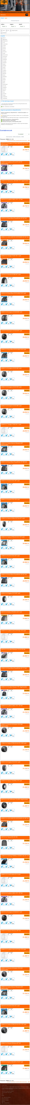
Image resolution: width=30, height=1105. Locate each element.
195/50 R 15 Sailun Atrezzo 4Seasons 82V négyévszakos (12, 987)
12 (23, 140)
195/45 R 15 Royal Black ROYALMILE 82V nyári (13, 293)
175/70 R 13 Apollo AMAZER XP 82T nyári (12, 1062)
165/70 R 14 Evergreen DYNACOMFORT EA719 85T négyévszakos (15, 144)
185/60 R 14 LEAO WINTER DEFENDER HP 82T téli (15, 237)
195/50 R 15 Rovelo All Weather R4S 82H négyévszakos (12, 969)
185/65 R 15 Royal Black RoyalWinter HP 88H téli (14, 462)
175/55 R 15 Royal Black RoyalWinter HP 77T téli (14, 668)
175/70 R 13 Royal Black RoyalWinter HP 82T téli (14, 218)
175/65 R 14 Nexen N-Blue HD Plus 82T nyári (13, 518)
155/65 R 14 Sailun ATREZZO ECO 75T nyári (13, 537)
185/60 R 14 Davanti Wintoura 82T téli (11, 1043)
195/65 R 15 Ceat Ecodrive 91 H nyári (11, 874)
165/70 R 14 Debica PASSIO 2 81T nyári (11, 612)
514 (29, 140)
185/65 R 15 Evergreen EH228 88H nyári (11, 312)
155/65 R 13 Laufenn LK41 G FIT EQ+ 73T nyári (13, 949)
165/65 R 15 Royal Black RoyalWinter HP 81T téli (14, 574)
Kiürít (6, 18)
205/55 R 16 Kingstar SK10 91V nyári (10, 762)
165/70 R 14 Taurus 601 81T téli (9, 837)
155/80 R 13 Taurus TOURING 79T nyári (11, 780)
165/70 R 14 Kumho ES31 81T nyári (10, 1005)
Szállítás (3, 1095)
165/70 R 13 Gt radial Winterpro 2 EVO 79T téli (13, 649)
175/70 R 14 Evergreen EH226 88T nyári (11, 330)
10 (20, 140)
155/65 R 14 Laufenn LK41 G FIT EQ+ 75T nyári (13, 630)
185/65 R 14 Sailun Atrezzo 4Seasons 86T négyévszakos (12, 444)
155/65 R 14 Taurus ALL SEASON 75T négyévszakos (15, 180)
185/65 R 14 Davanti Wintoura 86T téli (11, 930)
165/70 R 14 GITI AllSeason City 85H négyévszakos (14, 799)
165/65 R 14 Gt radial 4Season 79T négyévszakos (14, 687)
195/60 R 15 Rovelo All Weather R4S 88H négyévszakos (12, 725)
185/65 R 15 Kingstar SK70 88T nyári (10, 593)
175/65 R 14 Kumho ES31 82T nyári (10, 555)
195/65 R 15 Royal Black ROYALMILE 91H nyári (13, 349)
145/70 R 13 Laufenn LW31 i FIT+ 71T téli (11, 199)
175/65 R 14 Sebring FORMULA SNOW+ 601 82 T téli (15, 855)
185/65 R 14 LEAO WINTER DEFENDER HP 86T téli (15, 818)
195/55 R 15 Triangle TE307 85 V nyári (11, 255)
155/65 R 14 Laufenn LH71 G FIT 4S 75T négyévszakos (11, 162)
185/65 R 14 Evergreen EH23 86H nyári (11, 368)
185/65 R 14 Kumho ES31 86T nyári (10, 480)
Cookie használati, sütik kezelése (7, 1092)
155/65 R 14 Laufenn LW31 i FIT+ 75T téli (11, 705)
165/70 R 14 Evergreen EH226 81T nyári (11, 912)
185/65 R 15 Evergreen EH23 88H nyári (11, 405)
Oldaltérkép (3, 1101)
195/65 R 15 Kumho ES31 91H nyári (10, 499)
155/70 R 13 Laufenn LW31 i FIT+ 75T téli (11, 893)
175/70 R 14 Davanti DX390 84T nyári (11, 274)
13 (25, 140)
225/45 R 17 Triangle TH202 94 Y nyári (11, 424)
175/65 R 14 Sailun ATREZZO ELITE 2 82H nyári (13, 743)
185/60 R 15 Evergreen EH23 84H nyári (11, 387)
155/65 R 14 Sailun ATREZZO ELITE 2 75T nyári (13, 1024)
